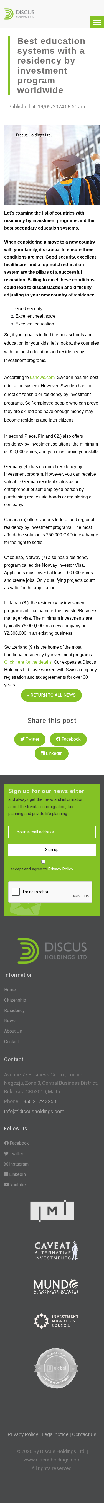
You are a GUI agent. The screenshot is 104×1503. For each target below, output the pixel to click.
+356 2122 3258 (37, 1101)
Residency (14, 1010)
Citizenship (15, 1000)
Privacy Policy (60, 869)
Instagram (18, 1164)
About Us (13, 1031)
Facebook (70, 739)
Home (10, 990)
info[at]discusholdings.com (34, 1111)
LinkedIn (53, 753)
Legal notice (55, 1434)
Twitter (32, 739)
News (10, 1020)
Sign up (52, 849)
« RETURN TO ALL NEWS (51, 695)
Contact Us (84, 1434)
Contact (11, 1041)
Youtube (17, 1184)
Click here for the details (28, 662)
